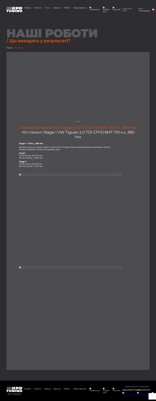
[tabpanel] (78, 88)
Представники (80, 8)
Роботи (67, 8)
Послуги (37, 8)
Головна (27, 8)
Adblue (47, 8)
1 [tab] (78, 121)
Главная (9, 48)
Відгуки (57, 8)
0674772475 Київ (127, 10)
